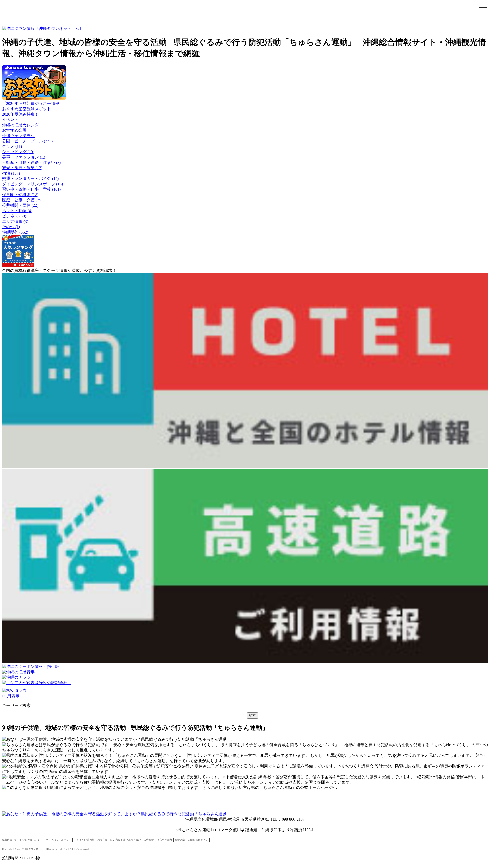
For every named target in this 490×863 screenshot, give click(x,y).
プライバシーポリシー (58, 839)
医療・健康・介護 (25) (22, 200)
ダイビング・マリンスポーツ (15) (32, 184)
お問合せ (102, 839)
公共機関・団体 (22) (20, 205)
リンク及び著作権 (84, 839)
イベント (10, 119)
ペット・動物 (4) (17, 211)
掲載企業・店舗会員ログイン (191, 839)
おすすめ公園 (14, 130)
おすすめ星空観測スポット (26, 109)
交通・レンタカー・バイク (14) (30, 178)
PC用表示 (10, 696)
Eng (65, 849)
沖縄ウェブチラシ (18, 135)
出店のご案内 (164, 839)
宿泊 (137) (11, 173)
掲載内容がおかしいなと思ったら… (22, 839)
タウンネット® (37, 849)
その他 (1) (11, 227)
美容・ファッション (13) (24, 157)
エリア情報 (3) (15, 221)
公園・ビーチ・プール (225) (27, 141)
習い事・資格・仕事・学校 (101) (31, 189)
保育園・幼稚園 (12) (20, 194)
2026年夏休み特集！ (20, 114)
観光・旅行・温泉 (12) (22, 168)
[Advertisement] (129, 13)
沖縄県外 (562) (15, 232)
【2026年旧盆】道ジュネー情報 (30, 103)
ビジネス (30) (14, 216)
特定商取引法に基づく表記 (125, 839)
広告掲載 (149, 839)
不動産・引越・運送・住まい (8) (31, 162)
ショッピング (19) (18, 152)
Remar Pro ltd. (55, 849)
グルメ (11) (12, 146)
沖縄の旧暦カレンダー (22, 125)
